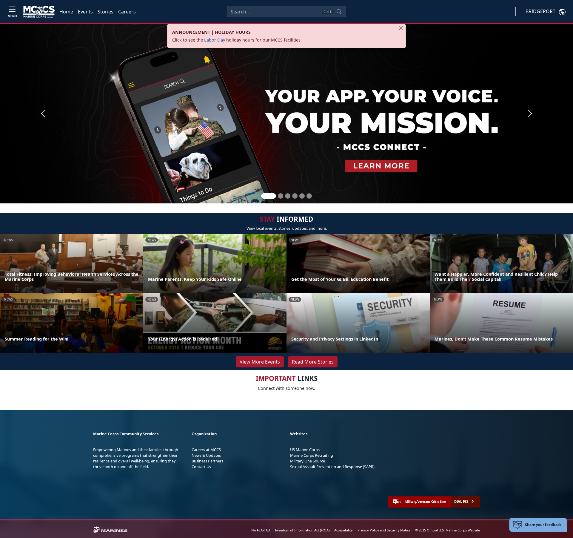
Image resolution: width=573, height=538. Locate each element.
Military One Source (307, 461)
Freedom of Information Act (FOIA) (302, 530)
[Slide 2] (280, 196)
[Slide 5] (302, 196)
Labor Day (214, 40)
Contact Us (201, 466)
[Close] (401, 27)
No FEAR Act (260, 530)
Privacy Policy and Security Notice (384, 530)
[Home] (39, 11)
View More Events (260, 361)
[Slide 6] (309, 196)
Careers (127, 11)
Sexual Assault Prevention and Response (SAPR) (332, 466)
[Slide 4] (295, 196)
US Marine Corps (305, 449)
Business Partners (207, 461)
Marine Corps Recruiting (311, 455)
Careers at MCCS (206, 449)
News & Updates (206, 455)
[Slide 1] (268, 196)
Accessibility (343, 530)
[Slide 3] (287, 196)
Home (66, 11)
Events (85, 11)
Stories (105, 11)
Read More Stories (313, 361)
